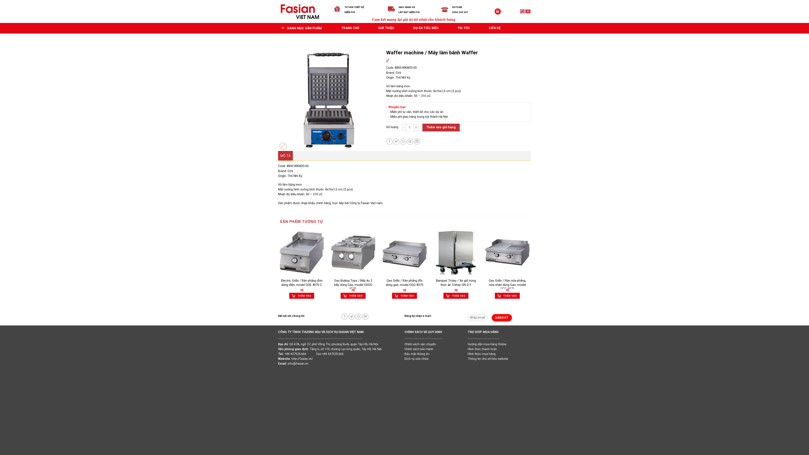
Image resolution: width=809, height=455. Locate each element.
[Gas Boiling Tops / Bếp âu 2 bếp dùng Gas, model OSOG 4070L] (353, 252)
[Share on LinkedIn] (417, 141)
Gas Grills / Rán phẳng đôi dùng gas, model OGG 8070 (404, 283)
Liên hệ (495, 28)
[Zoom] (283, 146)
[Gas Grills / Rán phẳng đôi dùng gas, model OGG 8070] (404, 252)
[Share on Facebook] (389, 141)
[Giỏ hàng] (498, 11)
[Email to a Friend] (403, 141)
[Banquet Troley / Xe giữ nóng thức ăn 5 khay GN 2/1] (456, 252)
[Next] (531, 268)
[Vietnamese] (528, 11)
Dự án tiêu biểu (425, 28)
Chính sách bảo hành (418, 349)
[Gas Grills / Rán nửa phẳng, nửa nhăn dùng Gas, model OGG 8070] (507, 252)
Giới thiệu (386, 28)
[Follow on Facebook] (345, 316)
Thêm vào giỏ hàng (441, 127)
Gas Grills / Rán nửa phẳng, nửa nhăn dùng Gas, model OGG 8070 (507, 285)
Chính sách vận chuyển (420, 344)
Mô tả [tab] (285, 156)
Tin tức (463, 28)
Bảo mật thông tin (416, 354)
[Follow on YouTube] (365, 316)
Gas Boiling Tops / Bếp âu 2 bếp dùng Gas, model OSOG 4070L (353, 285)
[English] (522, 11)
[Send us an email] (358, 316)
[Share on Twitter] (396, 141)
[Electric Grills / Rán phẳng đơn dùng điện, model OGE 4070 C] (301, 252)
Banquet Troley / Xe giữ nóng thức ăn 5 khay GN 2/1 (456, 283)
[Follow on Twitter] (351, 316)
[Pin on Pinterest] (410, 141)
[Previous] (278, 268)
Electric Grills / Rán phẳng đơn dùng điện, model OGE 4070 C (302, 283)
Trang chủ (350, 28)
